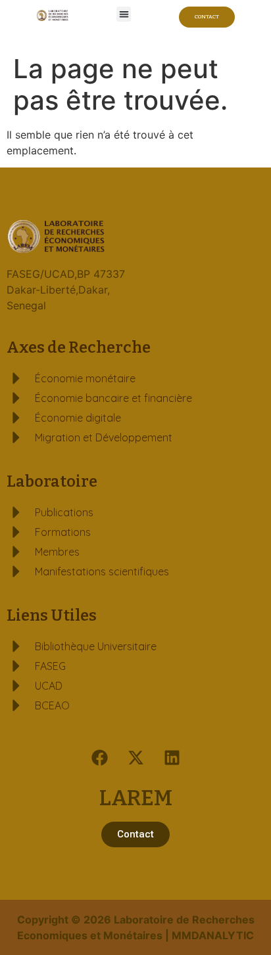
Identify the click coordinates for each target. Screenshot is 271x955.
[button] (124, 14)
